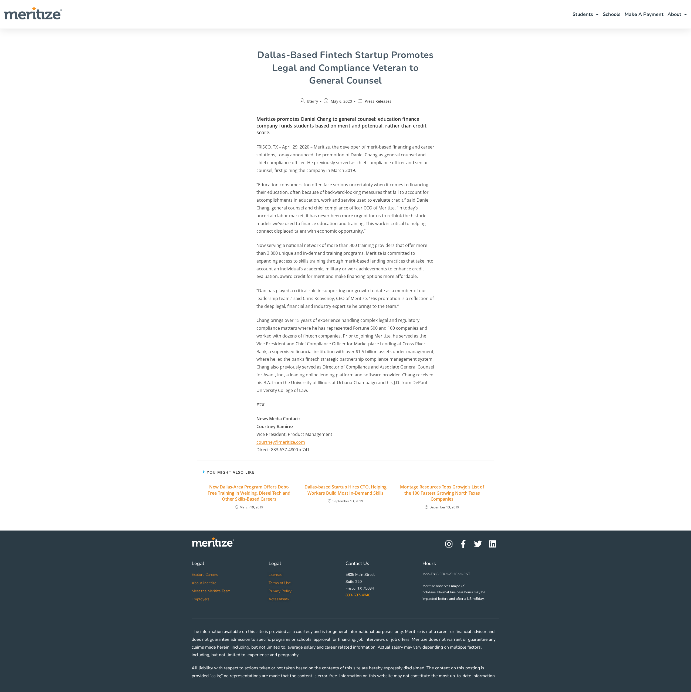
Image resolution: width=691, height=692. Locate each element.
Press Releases (378, 101)
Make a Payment (644, 14)
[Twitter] (478, 544)
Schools (612, 14)
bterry (312, 101)
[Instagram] (449, 544)
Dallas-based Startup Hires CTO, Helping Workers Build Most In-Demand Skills (345, 490)
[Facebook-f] (463, 544)
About (674, 14)
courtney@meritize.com (280, 442)
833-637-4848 (358, 595)
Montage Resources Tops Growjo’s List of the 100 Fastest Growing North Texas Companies (442, 493)
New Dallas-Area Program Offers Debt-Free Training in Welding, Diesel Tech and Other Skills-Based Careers (249, 493)
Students (583, 14)
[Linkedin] (493, 544)
